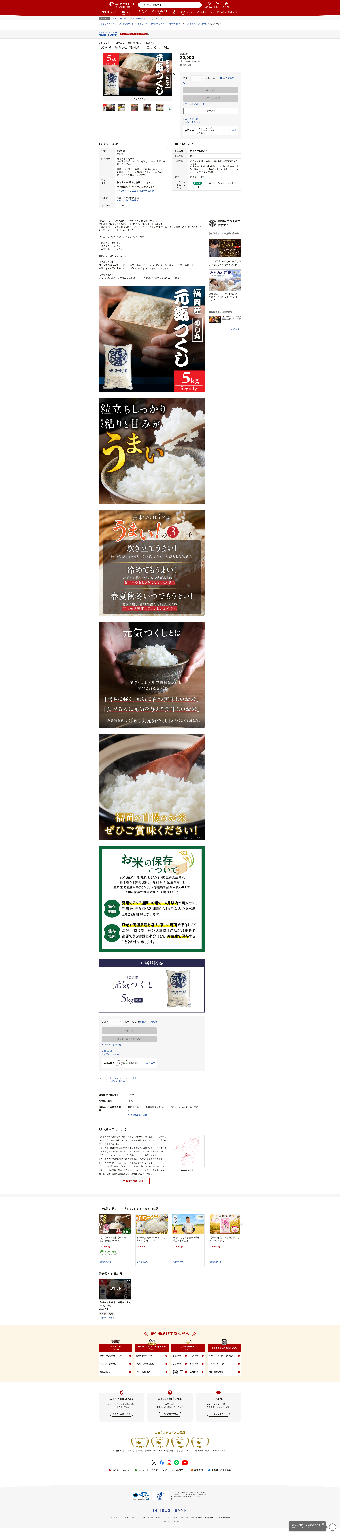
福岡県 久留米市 (107, 1318)
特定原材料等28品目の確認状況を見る (137, 191)
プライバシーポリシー (173, 1517)
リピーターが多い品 (108, 1364)
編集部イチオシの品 (144, 1356)
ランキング (142, 12)
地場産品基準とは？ (140, 1115)
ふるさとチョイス (120, 1470)
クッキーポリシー (194, 1517)
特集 (174, 12)
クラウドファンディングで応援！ (222, 1356)
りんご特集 (177, 1364)
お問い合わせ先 (192, 122)
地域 (127, 13)
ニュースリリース (128, 1517)
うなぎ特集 (177, 1356)
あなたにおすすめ (160, 12)
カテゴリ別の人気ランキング (111, 1356)
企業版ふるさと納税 (221, 1470)
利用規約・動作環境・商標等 (217, 1517)
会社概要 (114, 1517)
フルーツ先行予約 (143, 1372)
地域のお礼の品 (117, 1081)
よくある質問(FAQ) (169, 1414)
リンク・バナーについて (150, 1517)
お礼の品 (108, 13)
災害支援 (198, 1470)
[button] (148, 34)
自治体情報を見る (135, 1181)
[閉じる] (323, 1524)
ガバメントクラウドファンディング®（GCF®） (162, 1470)
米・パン (114, 1078)
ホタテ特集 (194, 1364)
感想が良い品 (105, 1372)
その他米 (132, 1078)
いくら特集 (194, 1356)
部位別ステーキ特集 (178, 1372)
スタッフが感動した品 (145, 1364)
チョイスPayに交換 (216, 1364)
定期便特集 (194, 1372)
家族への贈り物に (216, 1372)
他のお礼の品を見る (128, 200)
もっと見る (235, 329)
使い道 (186, 13)
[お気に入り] (332, 1527)
